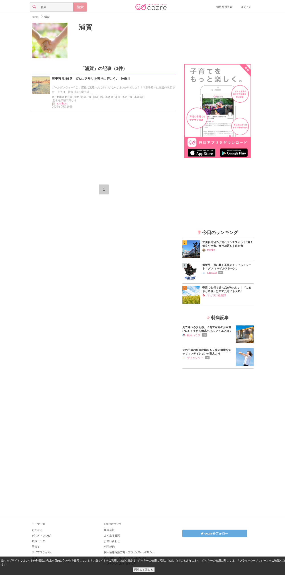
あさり (109, 97)
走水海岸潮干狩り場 (64, 100)
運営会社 (109, 530)
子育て (36, 546)
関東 (76, 97)
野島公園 (86, 97)
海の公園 (127, 97)
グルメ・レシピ (41, 535)
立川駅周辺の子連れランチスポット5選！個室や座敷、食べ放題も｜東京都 (227, 244)
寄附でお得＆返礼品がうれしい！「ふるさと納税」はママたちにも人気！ (226, 289)
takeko (211, 250)
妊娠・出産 (38, 541)
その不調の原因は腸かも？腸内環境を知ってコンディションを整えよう (206, 351)
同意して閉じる (143, 569)
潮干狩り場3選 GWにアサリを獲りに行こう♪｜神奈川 (91, 78)
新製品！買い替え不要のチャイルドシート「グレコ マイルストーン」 (226, 266)
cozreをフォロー (216, 533)
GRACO (212, 272)
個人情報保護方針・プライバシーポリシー (129, 552)
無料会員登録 (224, 6)
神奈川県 (98, 97)
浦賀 (117, 97)
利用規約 (109, 546)
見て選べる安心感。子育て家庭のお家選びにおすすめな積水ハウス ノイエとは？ (207, 329)
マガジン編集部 (216, 295)
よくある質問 (112, 535)
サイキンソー (195, 358)
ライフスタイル (41, 552)
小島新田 (139, 97)
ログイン (245, 6)
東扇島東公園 (64, 97)
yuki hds (62, 103)
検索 (80, 7)
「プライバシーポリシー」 (253, 560)
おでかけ (37, 530)
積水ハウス (193, 335)
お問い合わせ (112, 541)
